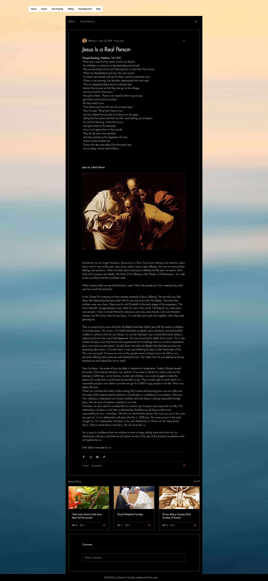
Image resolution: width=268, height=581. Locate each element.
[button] (196, 21)
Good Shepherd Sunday (130, 514)
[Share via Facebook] (83, 456)
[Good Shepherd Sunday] (134, 497)
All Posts (71, 21)
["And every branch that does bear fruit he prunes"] (89, 497)
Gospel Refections (87, 21)
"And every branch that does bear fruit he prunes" (87, 515)
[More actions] (184, 40)
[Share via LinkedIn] (97, 456)
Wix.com (152, 577)
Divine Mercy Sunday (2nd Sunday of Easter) (176, 515)
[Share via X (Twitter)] (90, 456)
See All (197, 481)
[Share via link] (104, 456)
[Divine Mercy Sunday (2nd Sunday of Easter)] (179, 497)
